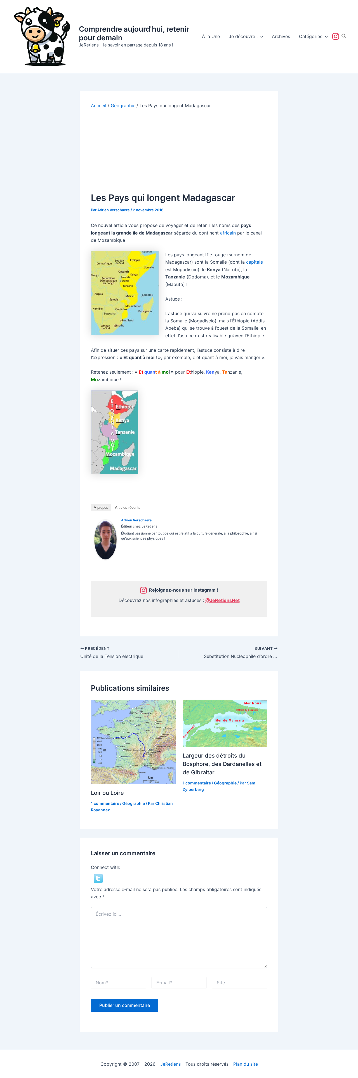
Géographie (133, 803)
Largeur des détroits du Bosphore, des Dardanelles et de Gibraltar (222, 764)
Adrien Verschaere (136, 520)
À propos (101, 507)
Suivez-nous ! (336, 36)
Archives (281, 36)
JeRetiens (170, 1064)
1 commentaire (105, 803)
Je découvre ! (243, 36)
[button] (260, 36)
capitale (254, 262)
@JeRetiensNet (222, 600)
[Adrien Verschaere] (105, 539)
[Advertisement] (179, 150)
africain (228, 233)
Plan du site (245, 1064)
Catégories (310, 36)
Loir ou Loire (107, 792)
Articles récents (127, 507)
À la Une (211, 36)
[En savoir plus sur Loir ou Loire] (133, 741)
